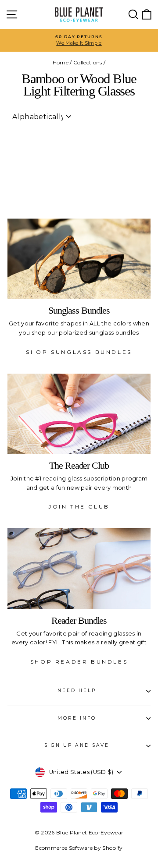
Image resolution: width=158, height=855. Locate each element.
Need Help (77, 690)
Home (60, 62)
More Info (77, 718)
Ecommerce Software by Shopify (78, 847)
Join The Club (79, 506)
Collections (87, 62)
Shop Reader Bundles (79, 661)
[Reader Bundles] (79, 568)
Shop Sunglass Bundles (79, 352)
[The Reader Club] (79, 414)
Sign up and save (76, 745)
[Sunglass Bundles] (79, 259)
